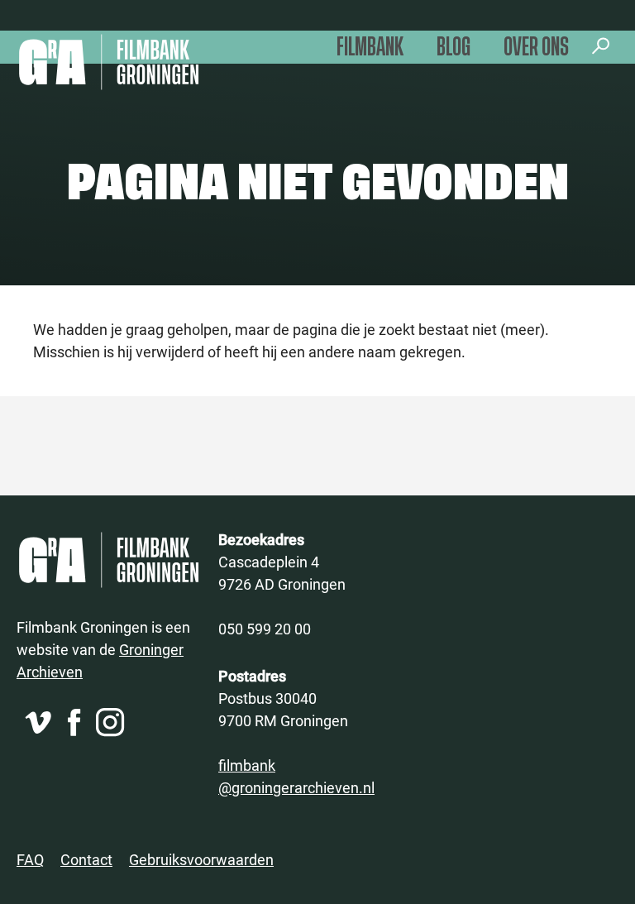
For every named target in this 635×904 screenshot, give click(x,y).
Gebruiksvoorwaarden (201, 859)
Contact (86, 859)
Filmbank (370, 47)
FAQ (30, 859)
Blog (453, 47)
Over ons (536, 47)
